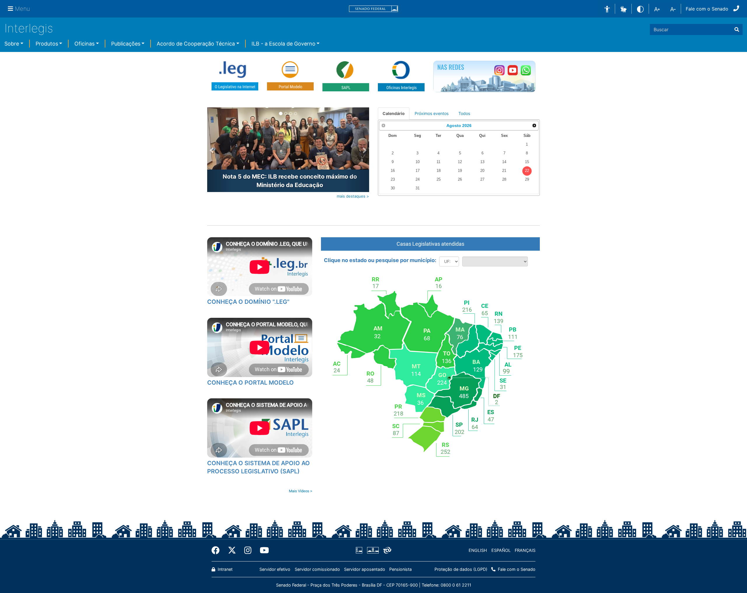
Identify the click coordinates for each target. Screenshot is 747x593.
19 (460, 171)
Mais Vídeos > (300, 491)
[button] (623, 8)
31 (418, 188)
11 (438, 162)
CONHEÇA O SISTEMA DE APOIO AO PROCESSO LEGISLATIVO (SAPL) (258, 467)
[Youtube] (262, 550)
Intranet (225, 569)
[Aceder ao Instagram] (499, 70)
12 (460, 162)
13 (482, 162)
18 (439, 171)
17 (418, 171)
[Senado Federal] (373, 9)
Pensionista (400, 569)
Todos (464, 113)
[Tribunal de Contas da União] (386, 550)
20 (482, 171)
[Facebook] (218, 550)
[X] (232, 550)
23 (393, 179)
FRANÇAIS (525, 550)
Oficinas (84, 44)
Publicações (125, 44)
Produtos (47, 44)
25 (439, 179)
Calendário (394, 113)
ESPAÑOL (501, 550)
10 (418, 162)
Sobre (11, 44)
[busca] (737, 29)
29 (527, 179)
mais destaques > (353, 196)
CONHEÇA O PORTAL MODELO (250, 382)
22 (527, 171)
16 (393, 171)
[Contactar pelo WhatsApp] (525, 70)
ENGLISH (478, 550)
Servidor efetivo (274, 569)
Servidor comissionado (317, 569)
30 (393, 188)
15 (527, 162)
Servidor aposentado (364, 569)
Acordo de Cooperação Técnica (196, 44)
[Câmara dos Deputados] (360, 550)
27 (482, 179)
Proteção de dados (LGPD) (460, 569)
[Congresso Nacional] (372, 550)
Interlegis (28, 28)
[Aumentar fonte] (657, 9)
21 (504, 171)
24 (418, 179)
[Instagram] (248, 550)
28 (504, 179)
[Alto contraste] (640, 8)
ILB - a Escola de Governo (283, 44)
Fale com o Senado (707, 9)
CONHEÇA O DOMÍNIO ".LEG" (248, 301)
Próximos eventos (431, 113)
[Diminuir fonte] (673, 9)
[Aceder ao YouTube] (512, 70)
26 (460, 179)
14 (504, 162)
